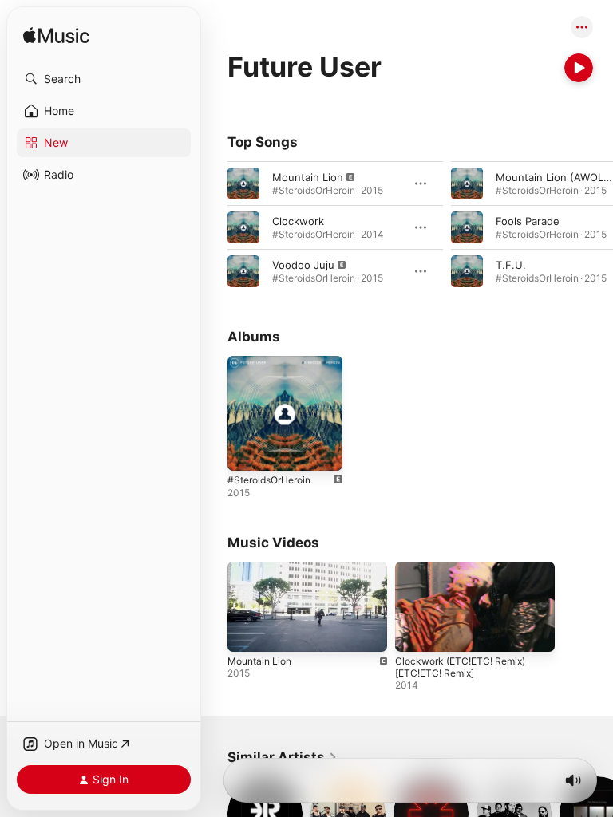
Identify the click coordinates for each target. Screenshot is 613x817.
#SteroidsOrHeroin (268, 480)
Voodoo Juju (303, 265)
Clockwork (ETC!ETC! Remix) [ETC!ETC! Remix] (460, 667)
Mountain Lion (307, 177)
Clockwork (298, 221)
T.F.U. (511, 265)
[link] (282, 757)
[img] (56, 36)
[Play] (578, 67)
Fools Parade (528, 221)
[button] (104, 79)
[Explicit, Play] (243, 183)
